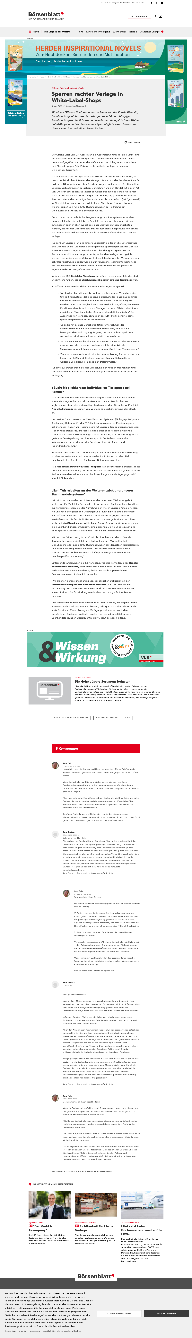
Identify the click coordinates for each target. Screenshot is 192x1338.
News (80, 31)
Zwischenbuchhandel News (59, 77)
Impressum (35, 1331)
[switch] (34, 32)
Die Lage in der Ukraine (57, 31)
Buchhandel (119, 31)
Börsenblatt (46, 14)
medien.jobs (114, 3)
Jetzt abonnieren (139, 16)
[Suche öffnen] (155, 16)
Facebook (151, 2)
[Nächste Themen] (162, 32)
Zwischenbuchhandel (107, 717)
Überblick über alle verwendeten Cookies (62, 1331)
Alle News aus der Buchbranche (71, 717)
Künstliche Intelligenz (98, 31)
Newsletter (140, 3)
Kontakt (104, 3)
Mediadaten (125, 3)
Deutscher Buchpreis (151, 31)
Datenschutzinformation (16, 1331)
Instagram (156, 2)
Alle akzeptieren (166, 1313)
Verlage (132, 31)
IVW (133, 3)
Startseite (32, 77)
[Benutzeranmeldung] (160, 16)
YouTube (162, 2)
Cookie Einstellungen (119, 1313)
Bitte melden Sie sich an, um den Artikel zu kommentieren (82, 1171)
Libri (127, 717)
